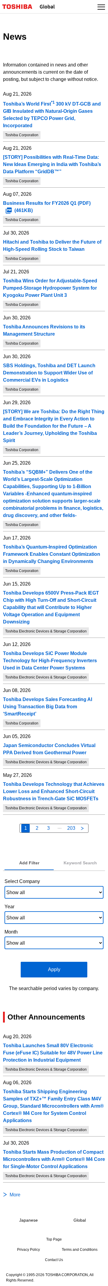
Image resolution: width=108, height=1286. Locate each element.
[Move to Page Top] (97, 1278)
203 (71, 828)
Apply (54, 969)
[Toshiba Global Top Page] (20, 6)
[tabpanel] (54, 934)
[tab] (28, 863)
